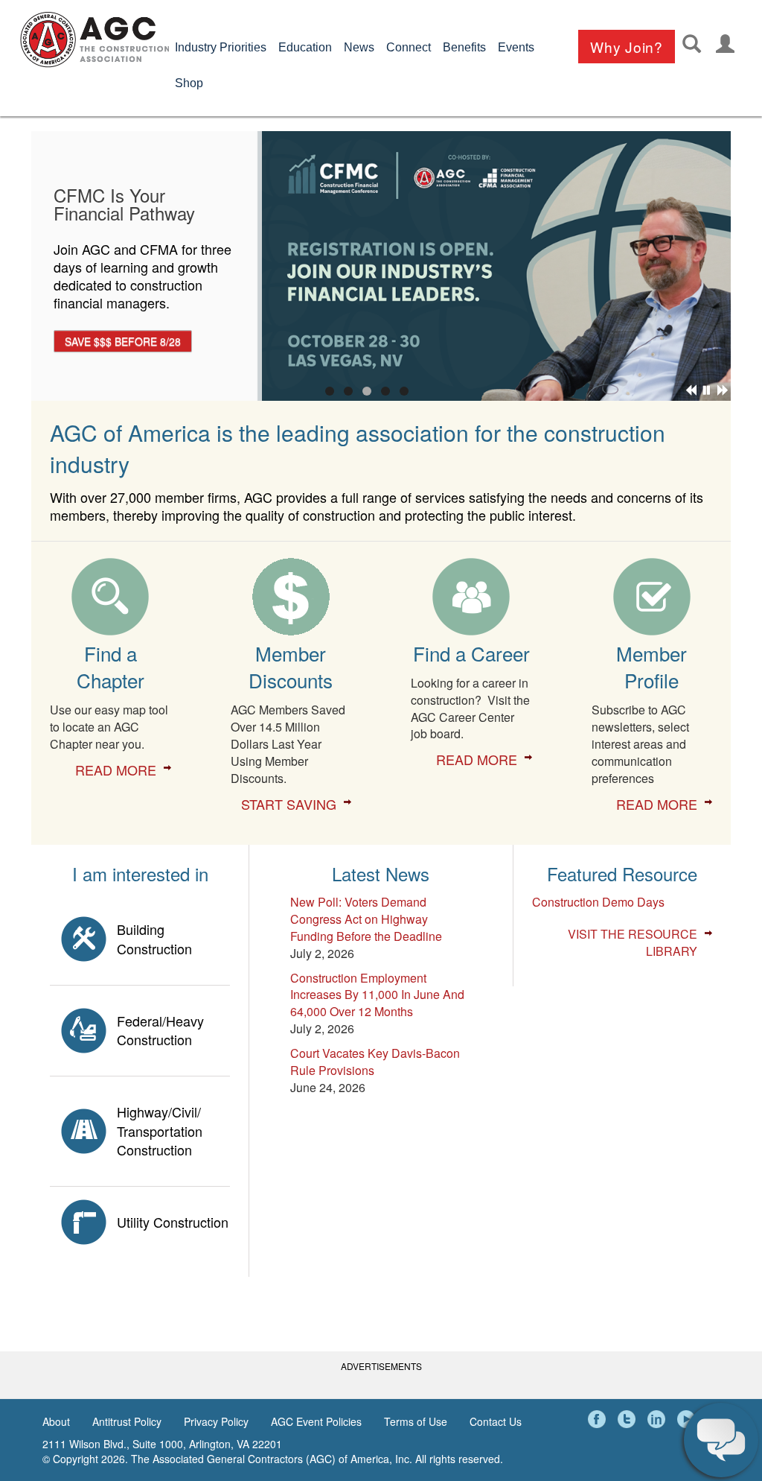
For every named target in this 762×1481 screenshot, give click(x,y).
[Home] (94, 39)
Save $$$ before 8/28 (123, 341)
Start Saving (288, 804)
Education (305, 47)
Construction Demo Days (598, 901)
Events (516, 47)
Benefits (464, 47)
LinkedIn (658, 1419)
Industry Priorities (220, 47)
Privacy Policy (216, 1421)
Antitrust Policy (126, 1421)
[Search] (691, 43)
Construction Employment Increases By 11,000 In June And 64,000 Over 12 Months (377, 995)
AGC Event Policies (316, 1421)
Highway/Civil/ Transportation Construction (159, 1130)
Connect (408, 47)
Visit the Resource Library (632, 943)
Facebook (599, 1419)
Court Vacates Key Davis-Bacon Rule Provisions (375, 1061)
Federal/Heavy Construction (160, 1030)
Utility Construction (172, 1221)
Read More (115, 769)
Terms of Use (415, 1421)
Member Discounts (291, 666)
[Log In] (725, 43)
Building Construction (154, 938)
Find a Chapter (110, 666)
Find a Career (471, 653)
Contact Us (496, 1421)
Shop (189, 83)
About (56, 1421)
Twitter (629, 1419)
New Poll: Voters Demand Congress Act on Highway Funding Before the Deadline (366, 919)
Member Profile (651, 666)
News (359, 47)
